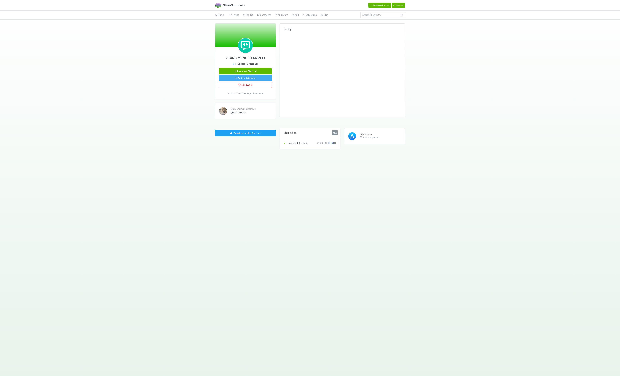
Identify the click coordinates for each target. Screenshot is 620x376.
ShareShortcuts (233, 5)
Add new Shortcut (381, 5)
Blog (326, 14)
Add (297, 14)
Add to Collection (247, 78)
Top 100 (249, 14)
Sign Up (399, 5)
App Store (283, 14)
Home (221, 14)
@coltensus (238, 112)
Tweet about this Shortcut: (247, 133)
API (234, 63)
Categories (265, 14)
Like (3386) (247, 84)
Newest (235, 14)
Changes (332, 142)
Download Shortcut (247, 71)
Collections (311, 14)
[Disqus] (342, 71)
